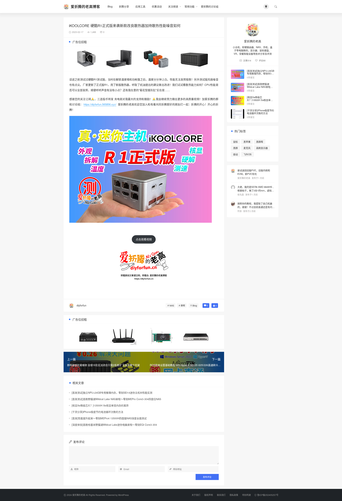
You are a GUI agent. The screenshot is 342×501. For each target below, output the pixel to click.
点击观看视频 (144, 239)
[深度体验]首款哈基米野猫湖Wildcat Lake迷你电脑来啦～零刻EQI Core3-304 (114, 424)
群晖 (183, 305)
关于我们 (196, 494)
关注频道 (173, 6)
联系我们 (221, 494)
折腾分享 (124, 6)
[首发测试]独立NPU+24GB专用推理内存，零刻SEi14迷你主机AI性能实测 (112, 392)
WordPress (123, 494)
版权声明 (208, 494)
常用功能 (190, 6)
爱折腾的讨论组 (209, 6)
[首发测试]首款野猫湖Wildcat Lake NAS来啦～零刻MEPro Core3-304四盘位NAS (116, 399)
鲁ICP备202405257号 (267, 494)
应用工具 (140, 6)
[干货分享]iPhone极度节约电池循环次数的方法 (97, 412)
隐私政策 (234, 494)
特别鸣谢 (246, 494)
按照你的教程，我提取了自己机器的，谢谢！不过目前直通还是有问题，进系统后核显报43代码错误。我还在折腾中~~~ (254, 205)
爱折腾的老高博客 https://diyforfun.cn (150, 277)
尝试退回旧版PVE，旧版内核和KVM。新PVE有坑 (253, 172)
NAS (172, 305)
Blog (110, 6)
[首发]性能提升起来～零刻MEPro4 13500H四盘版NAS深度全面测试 (109, 418)
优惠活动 (157, 6)
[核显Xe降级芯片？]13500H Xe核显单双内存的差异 (100, 405)
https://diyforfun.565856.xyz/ (100, 104)
